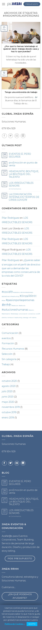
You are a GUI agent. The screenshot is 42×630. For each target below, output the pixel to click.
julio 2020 (7, 391)
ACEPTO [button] (31, 624)
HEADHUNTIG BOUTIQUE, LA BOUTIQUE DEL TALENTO (24, 174)
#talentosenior (6, 314)
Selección (7, 354)
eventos (6, 338)
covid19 (38, 314)
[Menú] (3, 4)
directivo (4, 317)
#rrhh (6, 305)
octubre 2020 (9, 381)
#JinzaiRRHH (28, 295)
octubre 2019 (9, 412)
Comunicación (10, 333)
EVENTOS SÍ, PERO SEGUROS (20, 155)
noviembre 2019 (11, 407)
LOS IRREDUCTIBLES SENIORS (21, 184)
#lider (3, 300)
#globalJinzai (6, 296)
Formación (8, 343)
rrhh (30, 317)
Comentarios (15, 189)
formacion (11, 317)
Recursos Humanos (13, 348)
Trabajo (6, 364)
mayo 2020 (8, 401)
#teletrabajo (14, 314)
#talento (31, 310)
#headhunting (14, 296)
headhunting (18, 317)
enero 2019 (8, 417)
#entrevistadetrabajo (27, 292)
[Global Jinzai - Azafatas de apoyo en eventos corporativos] (14, 4)
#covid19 (7, 291)
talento (34, 317)
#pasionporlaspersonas (20, 300)
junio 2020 (8, 396)
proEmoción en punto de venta (23, 164)
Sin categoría (9, 359)
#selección (22, 305)
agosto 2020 (9, 386)
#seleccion (15, 305)
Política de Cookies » (15, 624)
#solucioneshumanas (15, 309)
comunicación (23, 314)
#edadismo (16, 292)
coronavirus (31, 314)
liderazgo (25, 317)
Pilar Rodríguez (10, 217)
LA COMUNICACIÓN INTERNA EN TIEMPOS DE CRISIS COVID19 (24, 197)
